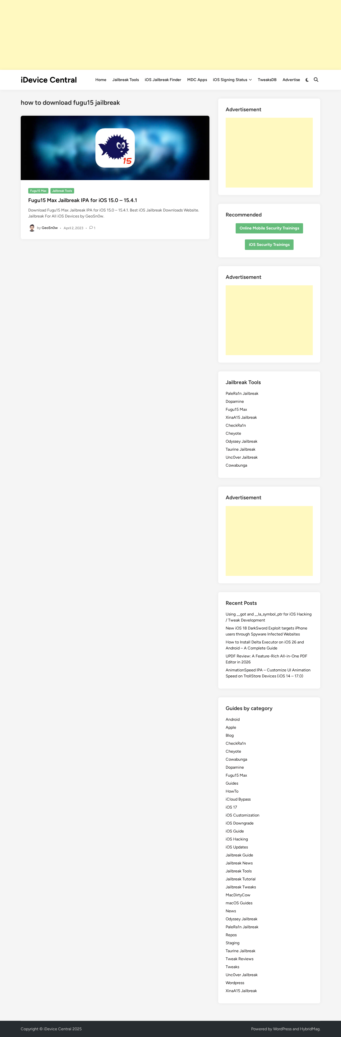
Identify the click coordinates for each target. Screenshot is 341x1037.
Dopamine (235, 401)
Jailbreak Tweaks (241, 887)
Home (100, 79)
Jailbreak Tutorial (241, 879)
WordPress (282, 1029)
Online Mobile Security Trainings (269, 228)
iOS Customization (242, 815)
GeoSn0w (50, 228)
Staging (232, 942)
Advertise (291, 79)
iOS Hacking (237, 839)
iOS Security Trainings (269, 244)
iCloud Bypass (238, 799)
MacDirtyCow (238, 895)
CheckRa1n (236, 425)
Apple (231, 727)
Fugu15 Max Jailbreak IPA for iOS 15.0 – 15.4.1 (82, 200)
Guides (232, 783)
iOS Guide (235, 831)
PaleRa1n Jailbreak (242, 393)
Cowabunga (236, 465)
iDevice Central (49, 80)
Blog (230, 735)
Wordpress (235, 982)
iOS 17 (231, 807)
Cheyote (233, 433)
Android (233, 719)
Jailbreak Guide (239, 855)
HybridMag (310, 1029)
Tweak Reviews (239, 958)
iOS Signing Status (230, 79)
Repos (231, 935)
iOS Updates (237, 847)
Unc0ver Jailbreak (242, 457)
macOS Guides (239, 903)
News (231, 911)
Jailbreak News (239, 863)
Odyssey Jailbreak (241, 441)
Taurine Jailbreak (240, 449)
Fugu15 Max (38, 191)
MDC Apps (197, 79)
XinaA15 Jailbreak (241, 417)
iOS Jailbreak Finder (163, 79)
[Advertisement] (170, 35)
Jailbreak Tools (125, 79)
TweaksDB (267, 79)
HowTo (232, 791)
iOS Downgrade (240, 823)
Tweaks (232, 966)
